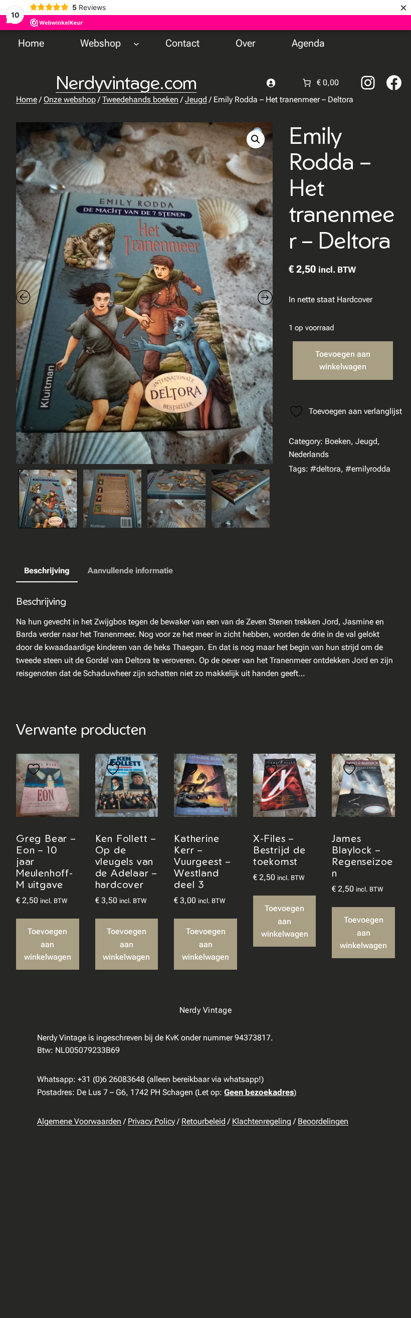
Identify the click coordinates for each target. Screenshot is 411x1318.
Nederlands (309, 454)
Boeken (338, 441)
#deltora (325, 469)
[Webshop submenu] (136, 43)
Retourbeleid (203, 1121)
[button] (256, 139)
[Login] (271, 83)
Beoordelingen (323, 1121)
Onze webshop (70, 99)
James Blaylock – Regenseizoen (362, 855)
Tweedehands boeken (140, 99)
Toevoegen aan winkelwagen (342, 360)
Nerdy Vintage (205, 1010)
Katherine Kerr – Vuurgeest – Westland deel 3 (202, 861)
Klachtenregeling (261, 1121)
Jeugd (196, 99)
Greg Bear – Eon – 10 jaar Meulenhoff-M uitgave (46, 861)
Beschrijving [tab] (47, 570)
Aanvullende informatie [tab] (130, 570)
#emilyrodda (367, 469)
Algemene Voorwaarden (79, 1121)
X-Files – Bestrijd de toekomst (279, 849)
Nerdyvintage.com (126, 82)
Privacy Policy (151, 1121)
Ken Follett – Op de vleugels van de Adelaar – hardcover (126, 861)
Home (26, 99)
